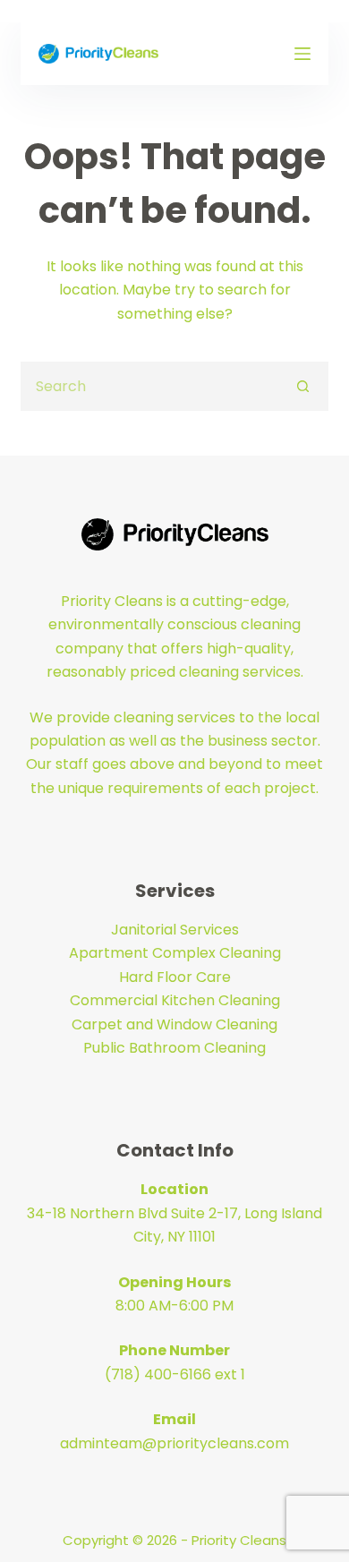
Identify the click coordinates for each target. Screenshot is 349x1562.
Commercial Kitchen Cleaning (175, 1000)
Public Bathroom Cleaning (174, 1047)
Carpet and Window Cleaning (174, 1024)
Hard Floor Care (175, 977)
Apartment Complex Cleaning (175, 953)
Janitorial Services (175, 929)
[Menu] (302, 54)
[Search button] (303, 386)
